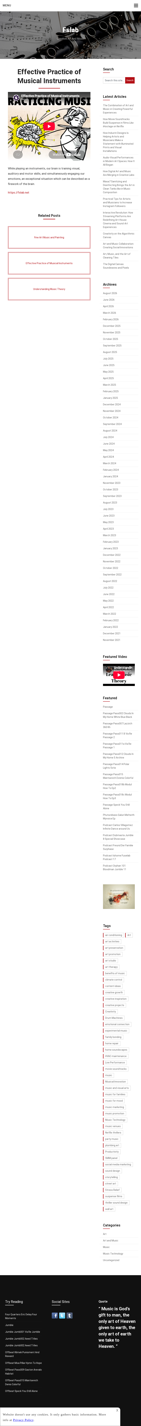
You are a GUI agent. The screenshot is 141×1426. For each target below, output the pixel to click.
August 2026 (110, 293)
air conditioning (113, 935)
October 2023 (110, 489)
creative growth (114, 992)
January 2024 (110, 476)
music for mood (114, 1100)
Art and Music (110, 1240)
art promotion (113, 954)
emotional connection (117, 1024)
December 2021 (112, 633)
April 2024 (108, 456)
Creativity (110, 1011)
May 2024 (108, 450)
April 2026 (108, 306)
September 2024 (112, 424)
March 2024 (109, 463)
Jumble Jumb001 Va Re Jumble (22, 1331)
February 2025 (111, 391)
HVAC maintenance (116, 1056)
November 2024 (111, 411)
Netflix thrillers (113, 1132)
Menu (7, 5)
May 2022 (108, 600)
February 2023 (111, 541)
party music (111, 1139)
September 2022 (112, 574)
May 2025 (108, 371)
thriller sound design (116, 1202)
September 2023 (112, 496)
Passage (108, 706)
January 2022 (110, 627)
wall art (109, 1209)
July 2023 (108, 509)
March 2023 (109, 535)
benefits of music (115, 973)
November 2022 (111, 561)
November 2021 (111, 640)
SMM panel (111, 1158)
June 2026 (109, 299)
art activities (112, 941)
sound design (112, 1170)
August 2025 (110, 352)
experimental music (116, 1030)
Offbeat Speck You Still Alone (21, 1391)
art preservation (114, 947)
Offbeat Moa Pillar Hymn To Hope (23, 1363)
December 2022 (112, 555)
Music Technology (115, 1119)
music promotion (114, 1113)
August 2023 (110, 502)
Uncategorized (111, 1260)
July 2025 (108, 358)
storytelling (111, 1177)
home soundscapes (116, 1049)
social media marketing (118, 1164)
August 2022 (110, 581)
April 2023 (108, 528)
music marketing (114, 1107)
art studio (110, 960)
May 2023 (108, 522)
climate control (113, 979)
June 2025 (109, 365)
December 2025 (112, 326)
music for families (115, 1094)
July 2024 (108, 437)
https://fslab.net (18, 192)
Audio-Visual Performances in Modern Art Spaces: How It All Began (119, 161)
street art (110, 1183)
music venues (113, 1126)
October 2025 (110, 339)
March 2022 (109, 613)
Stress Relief (112, 1190)
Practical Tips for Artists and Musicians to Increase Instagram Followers (117, 202)
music (108, 1075)
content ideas (113, 986)
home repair (111, 1043)
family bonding (113, 1037)
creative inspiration (116, 998)
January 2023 (110, 548)
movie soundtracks (116, 1069)
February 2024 (111, 470)
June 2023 (109, 515)
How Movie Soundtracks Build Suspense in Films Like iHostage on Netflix (118, 123)
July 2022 (108, 587)
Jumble (9, 1325)
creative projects (114, 1005)
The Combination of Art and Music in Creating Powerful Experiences (118, 109)
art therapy (111, 967)
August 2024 (110, 430)
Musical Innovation (115, 1081)
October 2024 (110, 417)
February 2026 (111, 319)
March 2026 (109, 312)
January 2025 (110, 398)
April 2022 (108, 607)
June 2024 (109, 443)
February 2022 (111, 620)
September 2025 (112, 345)
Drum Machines (114, 1018)
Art (129, 935)
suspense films (113, 1196)
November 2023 (111, 483)
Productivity (112, 1151)
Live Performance (115, 1062)
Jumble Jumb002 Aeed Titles (21, 1338)
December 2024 (112, 404)
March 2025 (109, 384)
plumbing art (112, 1145)
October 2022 (110, 568)
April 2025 (108, 378)
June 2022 (109, 594)
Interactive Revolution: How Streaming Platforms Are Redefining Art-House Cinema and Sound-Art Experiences (118, 219)
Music (106, 1247)
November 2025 (111, 332)
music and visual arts (117, 1088)
